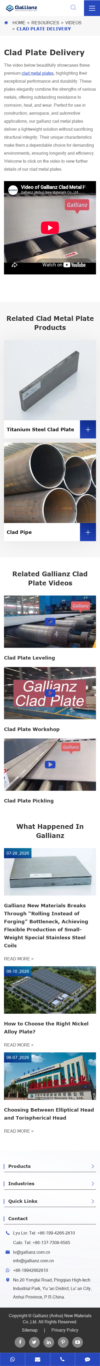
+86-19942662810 (30, 1270)
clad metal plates (38, 73)
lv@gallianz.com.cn (31, 1252)
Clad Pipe (49, 532)
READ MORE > (19, 958)
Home (19, 22)
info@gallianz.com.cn (33, 1260)
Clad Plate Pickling (29, 800)
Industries (21, 1183)
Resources (45, 22)
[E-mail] (37, 1360)
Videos (73, 22)
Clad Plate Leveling (29, 657)
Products (19, 1166)
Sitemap (30, 1330)
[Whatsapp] (12, 1360)
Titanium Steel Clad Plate (49, 429)
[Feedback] (87, 1360)
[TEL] (62, 1360)
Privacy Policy (64, 1330)
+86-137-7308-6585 (51, 1242)
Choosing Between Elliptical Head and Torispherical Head (49, 1114)
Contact (18, 1218)
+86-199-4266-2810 (56, 1233)
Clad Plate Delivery (44, 28)
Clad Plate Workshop (32, 729)
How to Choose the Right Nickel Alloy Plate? (46, 1027)
